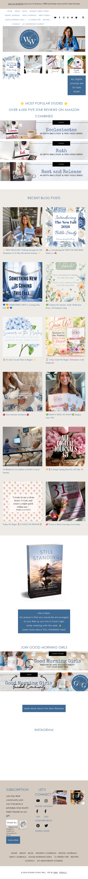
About (22, 853)
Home (14, 853)
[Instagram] (64, 17)
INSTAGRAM (48, 806)
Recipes (75, 857)
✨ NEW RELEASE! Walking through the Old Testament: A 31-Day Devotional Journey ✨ (22, 251)
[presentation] (22, 227)
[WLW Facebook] (59, 17)
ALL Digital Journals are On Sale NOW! (76, 85)
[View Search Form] (83, 17)
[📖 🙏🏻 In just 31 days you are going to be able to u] (65, 749)
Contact (16, 24)
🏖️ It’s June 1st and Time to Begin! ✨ (19, 360)
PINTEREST (39, 831)
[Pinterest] (68, 17)
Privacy (63, 872)
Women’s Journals (46, 853)
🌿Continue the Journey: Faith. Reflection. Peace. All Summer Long (64, 306)
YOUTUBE (38, 806)
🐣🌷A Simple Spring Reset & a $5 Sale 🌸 (64, 469)
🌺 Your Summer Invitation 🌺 (16, 414)
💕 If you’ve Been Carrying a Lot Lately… (64, 524)
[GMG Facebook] (76, 17)
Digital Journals (68, 853)
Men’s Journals (17, 857)
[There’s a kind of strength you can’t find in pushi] (23, 749)
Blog (31, 853)
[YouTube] (55, 17)
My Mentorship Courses (33, 24)
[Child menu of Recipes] (28, 17)
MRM (55, 872)
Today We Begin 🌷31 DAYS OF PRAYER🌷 (22, 524)
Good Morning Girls (40, 857)
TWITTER (46, 831)
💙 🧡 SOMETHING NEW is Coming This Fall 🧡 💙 (21, 306)
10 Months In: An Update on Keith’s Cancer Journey (21, 471)
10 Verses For (61, 857)
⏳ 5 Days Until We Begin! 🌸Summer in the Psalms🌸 (65, 361)
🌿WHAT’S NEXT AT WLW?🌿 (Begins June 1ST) (63, 416)
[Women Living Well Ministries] (44, 39)
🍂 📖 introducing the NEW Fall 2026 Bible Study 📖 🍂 (64, 251)
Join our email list (16, 4)
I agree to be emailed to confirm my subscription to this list (12, 831)
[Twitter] (72, 17)
